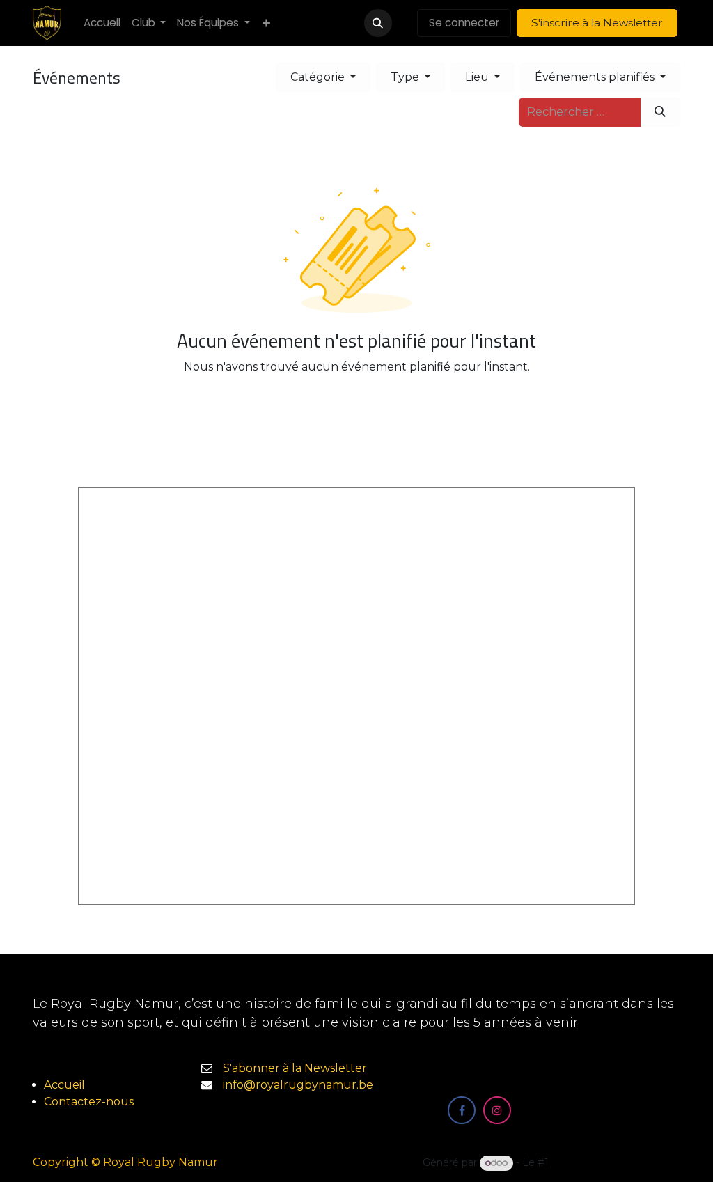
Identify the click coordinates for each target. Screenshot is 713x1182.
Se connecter (464, 22)
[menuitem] (102, 23)
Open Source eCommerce (615, 1162)
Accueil (64, 1084)
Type (406, 77)
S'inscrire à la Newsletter (597, 22)
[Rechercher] (660, 112)
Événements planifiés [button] (596, 77)
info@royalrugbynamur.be (298, 1084)
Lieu (478, 77)
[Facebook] (462, 1110)
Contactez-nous (89, 1101)
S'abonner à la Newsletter (295, 1068)
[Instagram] (497, 1110)
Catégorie (318, 77)
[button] (378, 23)
